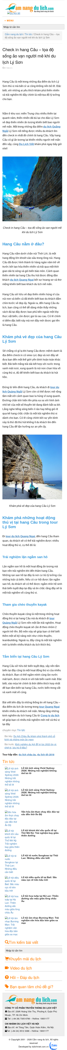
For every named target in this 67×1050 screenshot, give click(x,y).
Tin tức (28, 34)
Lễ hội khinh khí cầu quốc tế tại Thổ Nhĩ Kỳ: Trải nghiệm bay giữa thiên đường (40, 833)
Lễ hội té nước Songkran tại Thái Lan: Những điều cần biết (39, 856)
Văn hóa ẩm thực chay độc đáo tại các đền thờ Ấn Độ (40, 813)
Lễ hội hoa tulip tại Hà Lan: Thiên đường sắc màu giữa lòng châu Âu (40, 898)
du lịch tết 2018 (45, 754)
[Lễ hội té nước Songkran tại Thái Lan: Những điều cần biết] (13, 864)
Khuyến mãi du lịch (25, 958)
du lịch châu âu (27, 754)
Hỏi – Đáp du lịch (24, 977)
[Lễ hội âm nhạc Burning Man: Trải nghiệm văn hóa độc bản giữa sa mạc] (13, 926)
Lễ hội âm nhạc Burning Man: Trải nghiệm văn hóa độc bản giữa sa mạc (40, 920)
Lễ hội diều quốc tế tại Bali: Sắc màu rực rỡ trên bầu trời (39, 878)
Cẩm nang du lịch (14, 34)
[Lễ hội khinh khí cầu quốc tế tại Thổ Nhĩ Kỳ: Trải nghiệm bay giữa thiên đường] (13, 840)
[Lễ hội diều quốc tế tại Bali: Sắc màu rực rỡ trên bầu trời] (13, 884)
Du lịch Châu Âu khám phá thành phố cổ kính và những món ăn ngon (30, 738)
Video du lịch (21, 968)
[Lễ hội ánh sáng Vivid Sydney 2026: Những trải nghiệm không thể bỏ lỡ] (13, 776)
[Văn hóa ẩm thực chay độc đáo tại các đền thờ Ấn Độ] (13, 818)
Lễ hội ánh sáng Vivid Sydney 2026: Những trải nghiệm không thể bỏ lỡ (39, 771)
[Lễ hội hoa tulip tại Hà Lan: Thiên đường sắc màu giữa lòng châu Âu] (13, 904)
